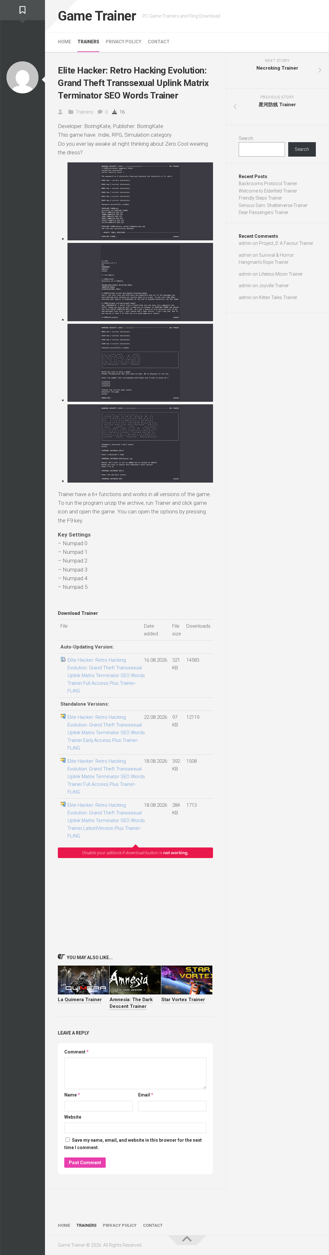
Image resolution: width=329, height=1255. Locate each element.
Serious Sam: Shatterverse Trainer (273, 205)
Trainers (88, 41)
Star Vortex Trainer (183, 999)
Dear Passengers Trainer (264, 212)
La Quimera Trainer (80, 999)
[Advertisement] (135, 905)
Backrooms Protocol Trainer (268, 183)
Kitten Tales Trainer (278, 297)
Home (64, 41)
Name (72, 1094)
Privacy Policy (123, 41)
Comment (76, 1051)
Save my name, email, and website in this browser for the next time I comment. (133, 1144)
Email (145, 1094)
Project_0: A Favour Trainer (286, 243)
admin (245, 243)
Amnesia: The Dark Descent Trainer (131, 1003)
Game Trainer (97, 16)
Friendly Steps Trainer (260, 198)
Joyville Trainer (274, 285)
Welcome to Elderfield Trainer (268, 190)
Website (72, 1117)
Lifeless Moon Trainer (281, 274)
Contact (159, 41)
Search (246, 138)
